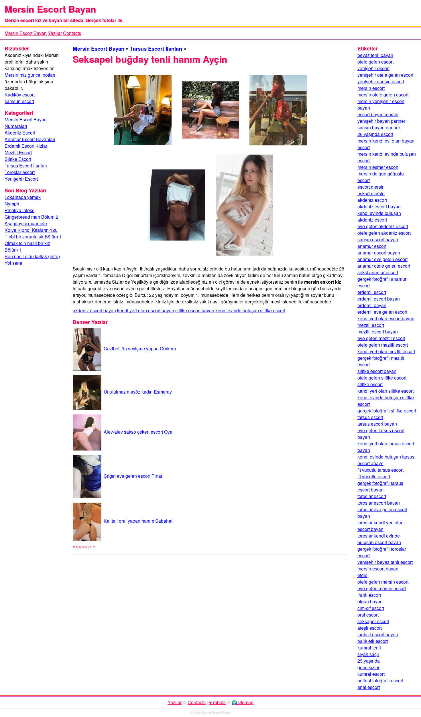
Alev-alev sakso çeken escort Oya (138, 431)
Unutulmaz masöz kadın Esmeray (138, 391)
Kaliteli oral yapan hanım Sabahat (138, 520)
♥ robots (217, 702)
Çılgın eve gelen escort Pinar (133, 476)
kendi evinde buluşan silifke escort (250, 310)
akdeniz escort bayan (94, 310)
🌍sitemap (242, 702)
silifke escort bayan (194, 310)
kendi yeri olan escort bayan (145, 310)
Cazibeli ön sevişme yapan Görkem (140, 348)
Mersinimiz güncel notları (30, 75)
